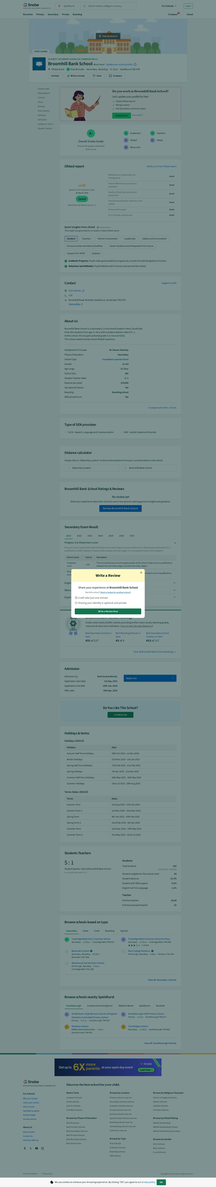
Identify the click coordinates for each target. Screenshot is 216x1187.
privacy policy (148, 1182)
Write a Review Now (108, 611)
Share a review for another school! (115, 592)
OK (161, 1182)
